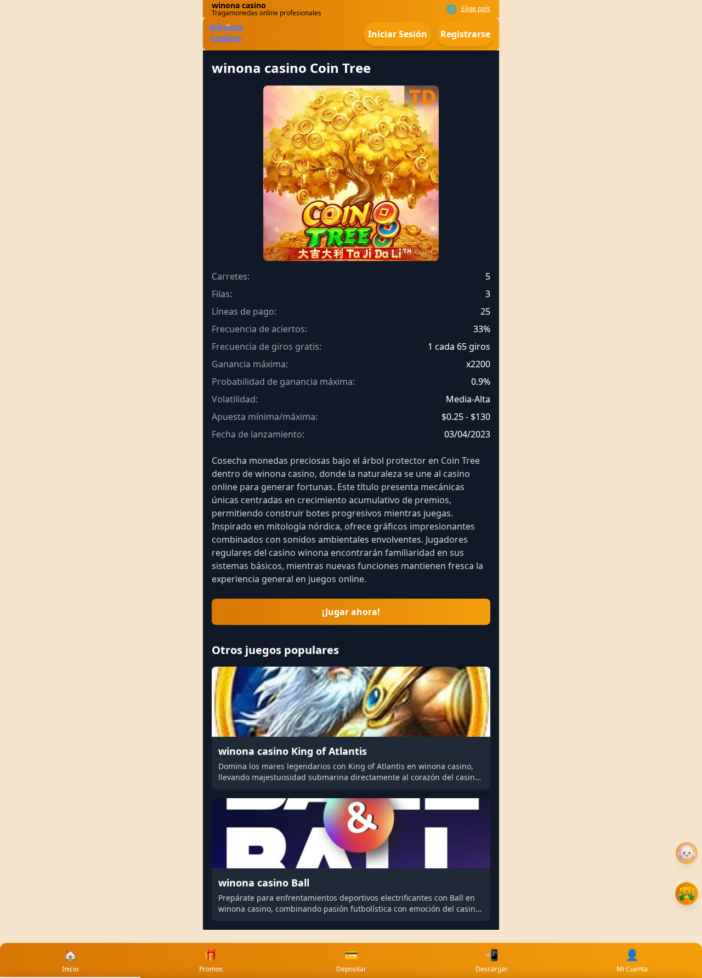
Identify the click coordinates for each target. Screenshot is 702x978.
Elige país (475, 8)
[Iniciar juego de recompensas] (686, 893)
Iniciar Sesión (397, 34)
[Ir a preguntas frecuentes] (687, 853)
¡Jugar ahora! (351, 612)
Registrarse (465, 34)
